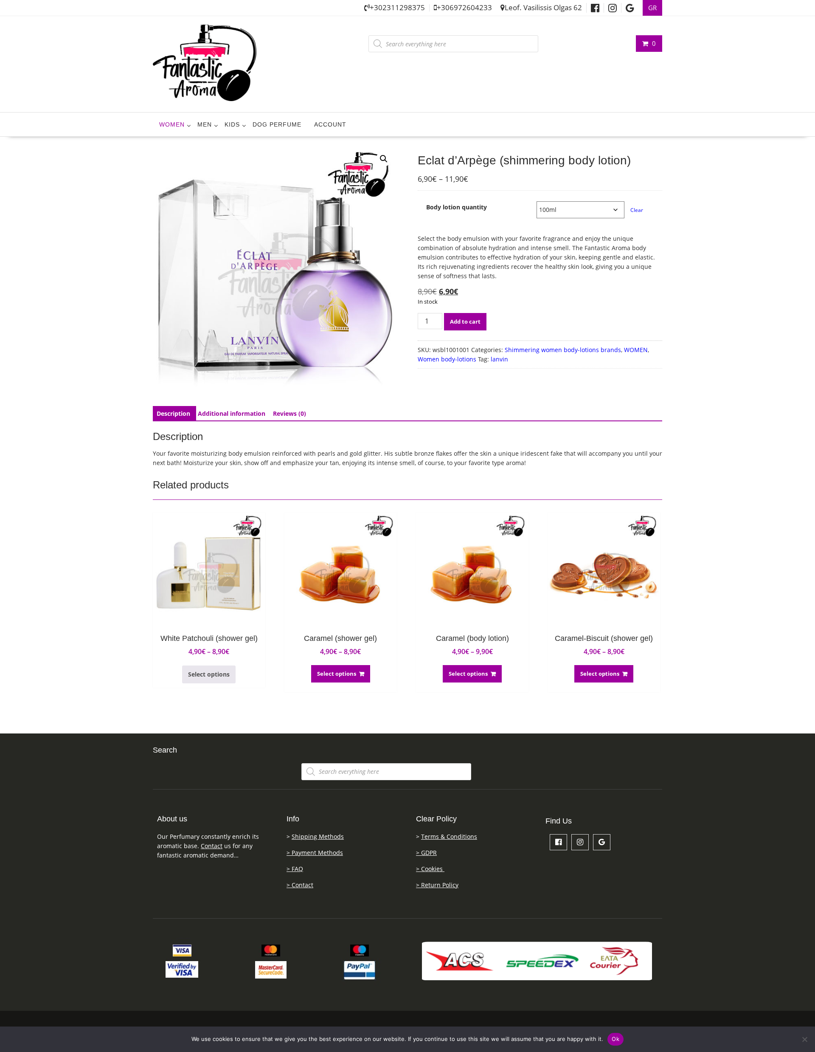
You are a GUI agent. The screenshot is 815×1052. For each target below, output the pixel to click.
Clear (636, 210)
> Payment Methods (315, 853)
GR (652, 7)
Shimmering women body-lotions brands (563, 350)
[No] (804, 1039)
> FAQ (295, 869)
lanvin (499, 359)
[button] (383, 158)
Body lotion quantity (456, 207)
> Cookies (430, 869)
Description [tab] (173, 413)
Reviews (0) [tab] (289, 413)
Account (330, 124)
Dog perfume (277, 124)
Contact (211, 846)
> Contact (300, 885)
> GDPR (426, 853)
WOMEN (172, 124)
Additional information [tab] (231, 413)
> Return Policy (437, 885)
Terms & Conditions (449, 836)
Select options (209, 674)
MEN (204, 124)
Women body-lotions (447, 359)
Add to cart (465, 321)
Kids (232, 124)
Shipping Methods (318, 836)
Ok (615, 1038)
